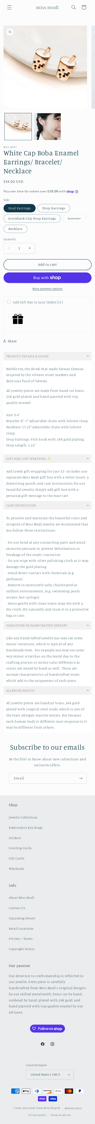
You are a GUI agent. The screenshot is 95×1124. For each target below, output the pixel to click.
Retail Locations (21, 928)
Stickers (15, 838)
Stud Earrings (19, 208)
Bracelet (77, 219)
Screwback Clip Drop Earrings (32, 218)
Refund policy (73, 1108)
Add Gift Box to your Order (38, 302)
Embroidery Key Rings (26, 827)
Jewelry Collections (23, 817)
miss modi (29, 1108)
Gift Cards (16, 858)
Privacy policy (37, 1115)
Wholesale (17, 868)
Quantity (10, 239)
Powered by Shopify (48, 1108)
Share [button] (12, 341)
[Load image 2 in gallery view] (47, 126)
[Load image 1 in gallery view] (18, 126)
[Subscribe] (81, 778)
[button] (9, 7)
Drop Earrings (53, 208)
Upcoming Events (22, 918)
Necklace (15, 229)
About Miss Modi (21, 897)
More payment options (47, 288)
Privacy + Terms (20, 938)
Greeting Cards (20, 848)
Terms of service (60, 1115)
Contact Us (17, 908)
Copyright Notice (22, 949)
